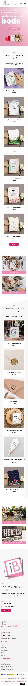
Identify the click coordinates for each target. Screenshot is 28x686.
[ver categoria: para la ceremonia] (14, 285)
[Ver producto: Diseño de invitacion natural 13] (12, 225)
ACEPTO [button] (23, 683)
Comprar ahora (15, 79)
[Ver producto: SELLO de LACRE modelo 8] (12, 361)
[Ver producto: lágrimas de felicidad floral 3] (12, 419)
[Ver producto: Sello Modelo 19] (12, 390)
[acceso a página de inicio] (11, 624)
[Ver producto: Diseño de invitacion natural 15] (12, 167)
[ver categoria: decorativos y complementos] (14, 535)
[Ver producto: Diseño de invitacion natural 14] (12, 196)
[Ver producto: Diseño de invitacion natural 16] (12, 108)
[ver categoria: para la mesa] (14, 265)
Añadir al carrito (15, 332)
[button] (25, 3)
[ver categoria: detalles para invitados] (14, 515)
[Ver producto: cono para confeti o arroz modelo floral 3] (12, 448)
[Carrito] (20, 3)
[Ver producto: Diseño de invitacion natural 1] (12, 478)
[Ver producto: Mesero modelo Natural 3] (12, 332)
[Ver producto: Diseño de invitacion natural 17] (12, 138)
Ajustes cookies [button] (15, 683)
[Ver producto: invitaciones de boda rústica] (12, 79)
